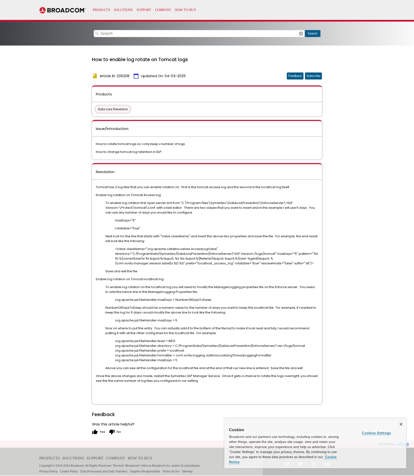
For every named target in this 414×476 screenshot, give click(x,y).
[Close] (401, 424)
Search (312, 33)
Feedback (295, 76)
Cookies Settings (376, 433)
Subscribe (313, 76)
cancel (301, 33)
